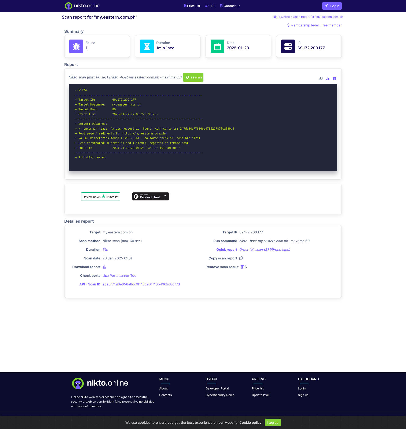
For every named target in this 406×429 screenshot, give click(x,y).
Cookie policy (250, 422)
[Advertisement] (203, 338)
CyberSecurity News (220, 395)
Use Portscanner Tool (120, 275)
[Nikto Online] (82, 6)
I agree (272, 422)
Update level (260, 395)
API (212, 6)
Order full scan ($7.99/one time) (264, 249)
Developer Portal (217, 388)
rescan (196, 77)
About (163, 388)
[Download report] (328, 79)
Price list (193, 6)
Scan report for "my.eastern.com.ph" (318, 16)
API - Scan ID (89, 284)
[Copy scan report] (320, 78)
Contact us (232, 6)
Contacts (165, 395)
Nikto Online (281, 16)
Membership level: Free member (315, 25)
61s (105, 249)
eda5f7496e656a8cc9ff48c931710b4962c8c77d (141, 284)
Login (333, 6)
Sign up (303, 395)
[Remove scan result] (334, 79)
